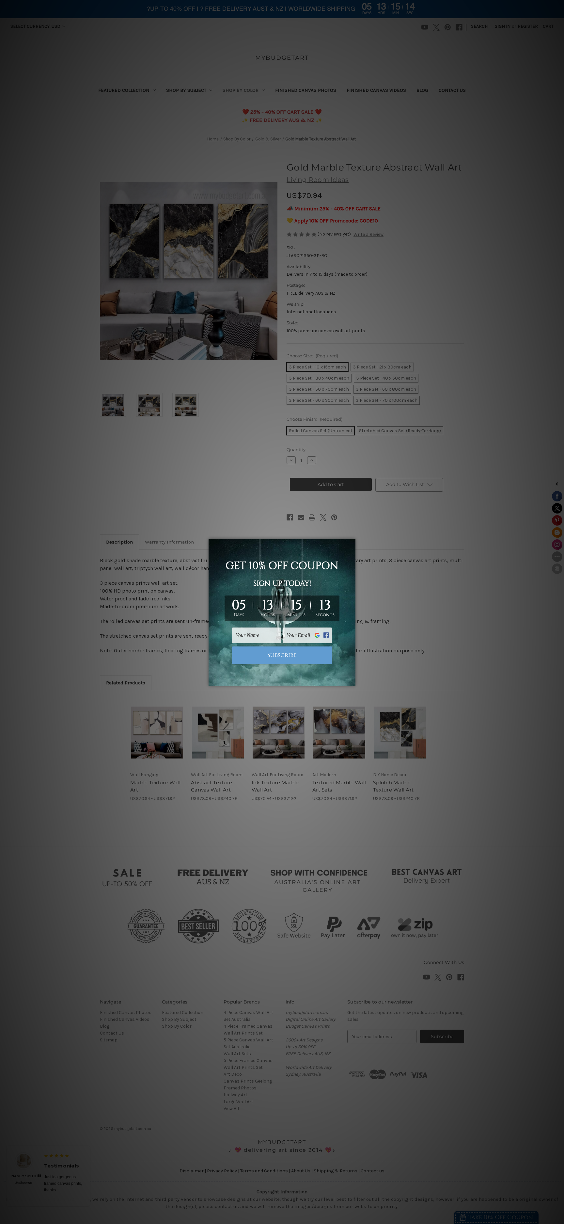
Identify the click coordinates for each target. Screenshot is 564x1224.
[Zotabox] (351, 680)
